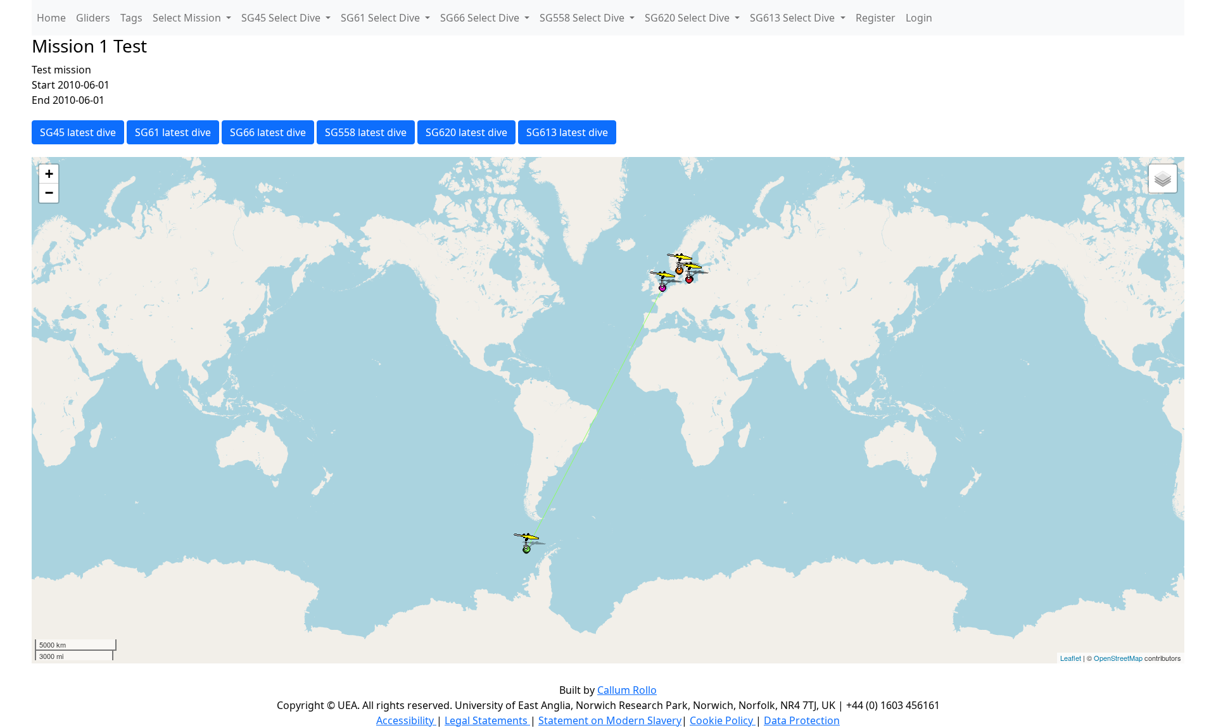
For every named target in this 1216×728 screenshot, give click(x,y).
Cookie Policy (723, 720)
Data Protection (802, 720)
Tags (131, 18)
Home (51, 18)
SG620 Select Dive (688, 18)
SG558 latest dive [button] (366, 132)
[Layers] (1163, 178)
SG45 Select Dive (282, 18)
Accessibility (406, 720)
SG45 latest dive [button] (78, 132)
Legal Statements (487, 720)
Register (876, 18)
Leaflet (1070, 658)
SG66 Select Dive (481, 18)
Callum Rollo (627, 690)
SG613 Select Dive (793, 18)
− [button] (49, 193)
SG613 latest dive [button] (567, 132)
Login (919, 18)
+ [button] (49, 174)
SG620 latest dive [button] (466, 132)
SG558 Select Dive (583, 18)
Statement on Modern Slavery (609, 720)
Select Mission (188, 18)
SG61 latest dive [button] (173, 132)
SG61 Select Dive (381, 18)
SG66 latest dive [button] (268, 132)
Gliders (93, 18)
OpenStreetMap (1118, 658)
